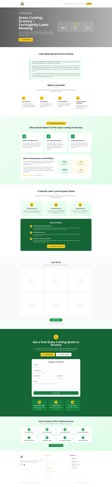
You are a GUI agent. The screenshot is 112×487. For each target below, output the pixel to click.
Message (35, 381)
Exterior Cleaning (49, 476)
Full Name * (36, 364)
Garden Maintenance (49, 461)
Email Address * (60, 375)
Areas (73, 3)
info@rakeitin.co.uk (75, 461)
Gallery (77, 3)
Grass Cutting (30, 9)
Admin (91, 482)
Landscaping (48, 474)
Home (65, 3)
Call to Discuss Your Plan (56, 246)
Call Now (89, 3)
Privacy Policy (78, 482)
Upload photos (61, 323)
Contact (83, 3)
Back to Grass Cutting (57, 445)
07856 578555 (74, 458)
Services (69, 3)
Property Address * (37, 370)
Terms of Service (85, 482)
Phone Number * (37, 375)
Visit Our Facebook (65, 354)
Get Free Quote (56, 393)
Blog (80, 3)
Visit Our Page (74, 467)
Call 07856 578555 (26, 39)
